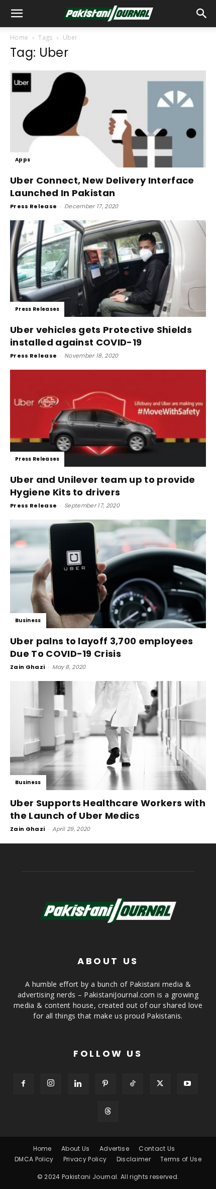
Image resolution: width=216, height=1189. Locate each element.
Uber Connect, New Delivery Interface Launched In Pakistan (102, 186)
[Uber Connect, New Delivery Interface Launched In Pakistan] (108, 118)
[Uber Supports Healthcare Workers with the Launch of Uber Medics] (108, 735)
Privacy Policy (84, 1159)
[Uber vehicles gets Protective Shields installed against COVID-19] (108, 268)
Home (19, 37)
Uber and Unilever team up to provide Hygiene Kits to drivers (102, 485)
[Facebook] (24, 1084)
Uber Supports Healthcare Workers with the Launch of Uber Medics (107, 809)
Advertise (114, 1148)
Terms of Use (180, 1159)
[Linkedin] (78, 1084)
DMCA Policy (34, 1159)
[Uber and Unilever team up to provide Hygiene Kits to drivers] (108, 418)
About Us (75, 1148)
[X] (160, 1084)
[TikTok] (133, 1084)
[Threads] (108, 1111)
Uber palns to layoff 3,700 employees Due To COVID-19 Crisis (101, 647)
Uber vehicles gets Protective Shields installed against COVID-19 (101, 336)
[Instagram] (51, 1084)
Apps (22, 159)
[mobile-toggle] (17, 13)
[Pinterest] (105, 1084)
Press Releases (37, 309)
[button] (202, 13)
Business (28, 620)
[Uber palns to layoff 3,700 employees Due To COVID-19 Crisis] (108, 574)
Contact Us (157, 1148)
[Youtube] (187, 1084)
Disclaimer (134, 1159)
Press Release (33, 206)
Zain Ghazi (27, 667)
